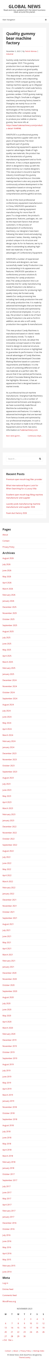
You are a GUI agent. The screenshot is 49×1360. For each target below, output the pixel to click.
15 (18, 1327)
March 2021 (7, 954)
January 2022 (8, 893)
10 (31, 1323)
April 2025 (6, 656)
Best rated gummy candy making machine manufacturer (14, 436)
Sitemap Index (38, 1351)
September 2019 (9, 1058)
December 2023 (9, 753)
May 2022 (6, 869)
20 (6, 1332)
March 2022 (7, 881)
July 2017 (6, 1186)
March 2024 (7, 735)
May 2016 (6, 1247)
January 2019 (8, 1101)
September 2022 (9, 845)
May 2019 (6, 1082)
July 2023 (6, 784)
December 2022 (9, 826)
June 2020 (6, 1009)
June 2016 (6, 1241)
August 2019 (8, 1064)
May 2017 (6, 1198)
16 (24, 1327)
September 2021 (9, 918)
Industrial (9, 54)
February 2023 (8, 814)
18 (37, 1327)
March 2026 (7, 588)
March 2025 (7, 662)
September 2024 (9, 698)
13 (6, 1327)
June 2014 (6, 1271)
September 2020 (9, 991)
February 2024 (8, 741)
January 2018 (8, 1168)
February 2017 (8, 1210)
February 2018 (8, 1162)
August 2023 (8, 777)
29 (18, 1336)
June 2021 (6, 936)
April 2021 (6, 948)
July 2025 (6, 637)
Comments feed (9, 1295)
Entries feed (7, 1289)
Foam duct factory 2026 (16, 513)
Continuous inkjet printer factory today (35, 436)
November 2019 (9, 1046)
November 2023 (9, 759)
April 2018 (6, 1149)
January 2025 (8, 674)
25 (37, 1332)
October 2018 (8, 1113)
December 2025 (9, 607)
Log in (5, 1283)
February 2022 (8, 887)
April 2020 (6, 1021)
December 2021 (9, 899)
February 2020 (8, 1034)
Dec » (10, 1340)
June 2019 (6, 1076)
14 (12, 1327)
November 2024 (9, 686)
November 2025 (9, 613)
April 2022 (6, 875)
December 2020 (9, 973)
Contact (5, 541)
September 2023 (9, 771)
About (5, 534)
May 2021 (6, 942)
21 (12, 1332)
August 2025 (8, 631)
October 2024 (8, 692)
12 (43, 1323)
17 (31, 1327)
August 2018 (8, 1125)
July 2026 (6, 564)
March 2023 (7, 808)
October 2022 (8, 838)
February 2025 (8, 668)
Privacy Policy (8, 547)
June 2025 (6, 643)
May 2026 (6, 576)
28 (12, 1336)
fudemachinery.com (29, 430)
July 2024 (6, 710)
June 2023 (6, 790)
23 (24, 1332)
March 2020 (7, 1028)
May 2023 (6, 796)
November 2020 (9, 979)
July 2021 (6, 930)
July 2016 (6, 1235)
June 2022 (6, 863)
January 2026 (8, 601)
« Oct (4, 1340)
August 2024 (8, 704)
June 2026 (6, 570)
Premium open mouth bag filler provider (24, 479)
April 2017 (6, 1204)
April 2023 (6, 802)
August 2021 (8, 924)
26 (43, 1332)
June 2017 (6, 1192)
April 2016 (6, 1253)
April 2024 (6, 729)
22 (18, 1332)
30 (24, 1336)
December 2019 (9, 1040)
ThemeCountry (24, 1357)
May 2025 (6, 649)
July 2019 (6, 1070)
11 (37, 1323)
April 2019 (6, 1088)
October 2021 (8, 912)
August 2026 (8, 558)
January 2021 (8, 967)
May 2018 (6, 1143)
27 (6, 1336)
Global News (25, 6)
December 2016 (9, 1223)
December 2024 (9, 680)
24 (31, 1332)
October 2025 (8, 619)
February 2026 (8, 595)
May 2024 (6, 723)
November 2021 (9, 906)
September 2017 (9, 1180)
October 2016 (8, 1229)
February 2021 (8, 960)
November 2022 (9, 832)
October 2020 (8, 985)
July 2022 (6, 857)
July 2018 (6, 1131)
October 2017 (8, 1174)
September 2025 (9, 625)
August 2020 (8, 997)
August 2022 (8, 851)
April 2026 (6, 582)
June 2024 (6, 717)
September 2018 (9, 1119)
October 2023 (8, 765)
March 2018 (7, 1156)
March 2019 (7, 1095)
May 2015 (6, 1259)
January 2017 (8, 1217)
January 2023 (8, 820)
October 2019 (8, 1052)
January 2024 (8, 747)
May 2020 (6, 1015)
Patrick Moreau (31, 51)
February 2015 (8, 1265)
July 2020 (6, 1003)
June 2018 (6, 1137)
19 (43, 1327)
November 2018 (9, 1107)
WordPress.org (9, 1301)
